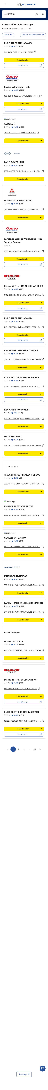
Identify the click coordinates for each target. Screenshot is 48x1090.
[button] (37, 14)
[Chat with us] (43, 1069)
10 (35, 749)
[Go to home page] (26, 4)
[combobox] (24, 14)
